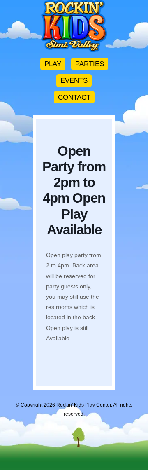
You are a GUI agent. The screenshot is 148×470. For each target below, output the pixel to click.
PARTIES (89, 64)
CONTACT (74, 97)
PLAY (52, 64)
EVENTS (74, 80)
